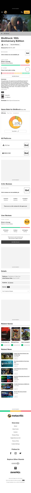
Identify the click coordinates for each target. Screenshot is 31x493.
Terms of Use (15, 441)
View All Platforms (15, 44)
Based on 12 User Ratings (7, 63)
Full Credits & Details (7, 291)
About (15, 426)
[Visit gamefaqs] (15, 473)
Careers (15, 432)
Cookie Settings (16, 444)
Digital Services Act (15, 438)
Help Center (15, 429)
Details (3, 271)
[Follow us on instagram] (15, 454)
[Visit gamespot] (15, 464)
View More (14, 131)
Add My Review (15, 76)
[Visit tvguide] (15, 469)
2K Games (6, 33)
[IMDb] (23, 480)
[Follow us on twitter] (20, 454)
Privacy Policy (15, 435)
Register (27, 12)
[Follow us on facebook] (10, 454)
